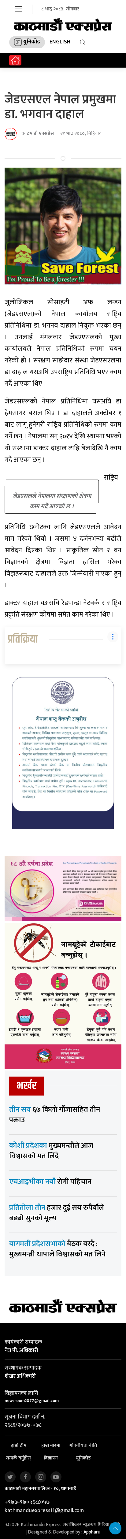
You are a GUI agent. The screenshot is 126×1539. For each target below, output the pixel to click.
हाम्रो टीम (18, 1446)
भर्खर (26, 1085)
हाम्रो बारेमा (50, 1446)
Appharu (91, 1532)
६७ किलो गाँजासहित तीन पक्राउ (54, 1114)
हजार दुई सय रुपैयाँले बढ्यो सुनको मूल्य (56, 1213)
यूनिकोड (83, 1458)
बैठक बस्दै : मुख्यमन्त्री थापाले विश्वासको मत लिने (57, 1249)
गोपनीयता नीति (83, 1446)
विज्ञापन (51, 1458)
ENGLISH (60, 41)
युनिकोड (31, 41)
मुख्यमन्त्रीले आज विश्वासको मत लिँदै (51, 1151)
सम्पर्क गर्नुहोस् (18, 1458)
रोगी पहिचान (50, 1182)
